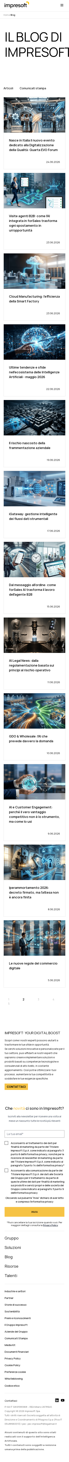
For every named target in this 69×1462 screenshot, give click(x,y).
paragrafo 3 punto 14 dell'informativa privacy (37, 1165)
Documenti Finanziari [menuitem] (17, 1351)
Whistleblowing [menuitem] (14, 1378)
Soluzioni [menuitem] (13, 1247)
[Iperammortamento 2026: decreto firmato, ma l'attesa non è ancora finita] (34, 880)
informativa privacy (42, 1201)
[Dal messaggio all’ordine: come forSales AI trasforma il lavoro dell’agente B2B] (34, 578)
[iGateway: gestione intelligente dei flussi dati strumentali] (34, 504)
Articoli (8, 88)
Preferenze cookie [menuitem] (15, 1372)
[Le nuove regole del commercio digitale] (34, 953)
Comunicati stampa (33, 88)
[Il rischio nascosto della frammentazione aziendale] (34, 433)
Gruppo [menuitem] (12, 1238)
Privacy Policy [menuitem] (13, 1358)
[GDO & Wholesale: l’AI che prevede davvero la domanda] (34, 726)
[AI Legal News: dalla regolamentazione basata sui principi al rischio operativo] (34, 653)
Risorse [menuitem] (11, 1266)
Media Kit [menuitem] (10, 1345)
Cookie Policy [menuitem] (12, 1365)
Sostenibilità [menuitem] (12, 1311)
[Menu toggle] (62, 5)
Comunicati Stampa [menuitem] (16, 1338)
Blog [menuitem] (9, 1257)
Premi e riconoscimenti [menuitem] (18, 1318)
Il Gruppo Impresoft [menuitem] (16, 1325)
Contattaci (11, 1400)
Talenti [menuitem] (11, 1275)
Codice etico (12, 1385)
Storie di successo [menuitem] (16, 1304)
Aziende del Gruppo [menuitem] (16, 1331)
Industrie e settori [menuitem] (15, 1291)
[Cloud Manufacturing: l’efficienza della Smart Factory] (34, 286)
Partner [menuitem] (9, 1298)
